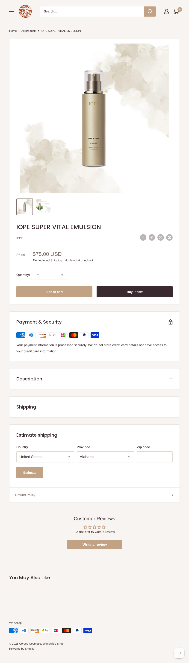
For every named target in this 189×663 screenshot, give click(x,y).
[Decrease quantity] (38, 275)
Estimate (29, 472)
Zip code (143, 447)
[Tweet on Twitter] (160, 237)
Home (13, 30)
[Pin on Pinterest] (152, 237)
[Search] (150, 11)
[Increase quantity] (62, 275)
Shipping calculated (63, 260)
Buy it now (135, 292)
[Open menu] (11, 11)
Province (83, 447)
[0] (176, 11)
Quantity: (23, 275)
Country (22, 447)
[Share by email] (169, 237)
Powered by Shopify (21, 648)
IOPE (19, 238)
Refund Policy (25, 495)
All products (28, 30)
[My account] (166, 11)
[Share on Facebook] (143, 237)
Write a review (95, 544)
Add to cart (54, 292)
